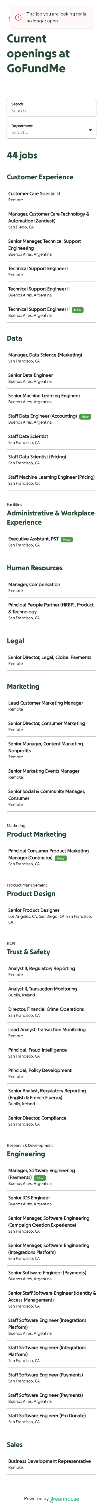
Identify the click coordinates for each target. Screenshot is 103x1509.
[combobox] (12, 132)
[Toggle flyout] (90, 130)
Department (22, 126)
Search (17, 104)
